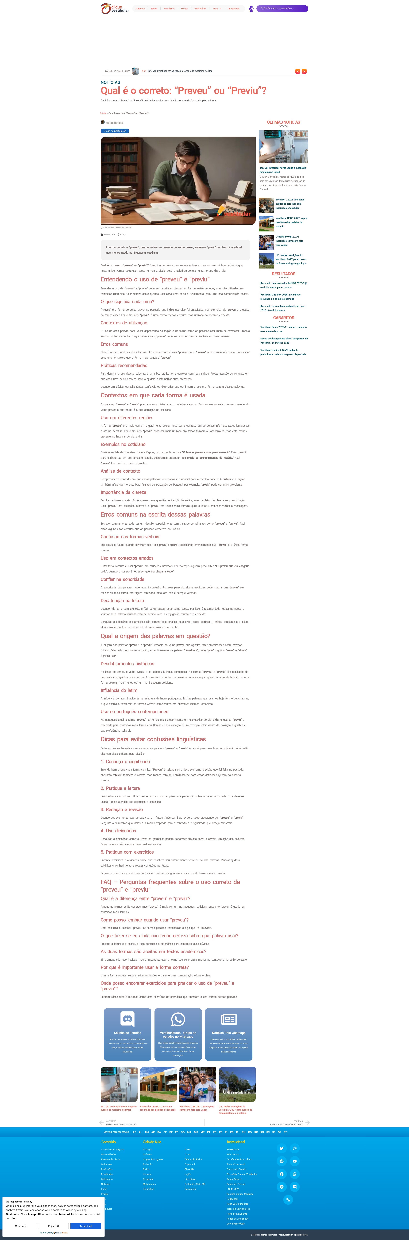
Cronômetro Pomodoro (239, 1159)
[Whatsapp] (295, 1174)
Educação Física (193, 1159)
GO (183, 1132)
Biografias (233, 8)
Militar (184, 8)
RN (244, 1132)
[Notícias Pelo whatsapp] (229, 1019)
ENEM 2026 (233, 1189)
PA (208, 1132)
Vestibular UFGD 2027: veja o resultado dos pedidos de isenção (291, 222)
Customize (21, 1226)
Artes (188, 1149)
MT (202, 1132)
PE (220, 1132)
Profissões (200, 8)
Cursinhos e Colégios (112, 1149)
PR (232, 1132)
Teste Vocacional (236, 1164)
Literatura (190, 1179)
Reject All (53, 1226)
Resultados (107, 1174)
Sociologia (190, 1189)
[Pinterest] (282, 1161)
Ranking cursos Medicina (240, 1194)
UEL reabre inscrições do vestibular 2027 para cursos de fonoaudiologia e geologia (235, 1109)
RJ (237, 1132)
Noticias (105, 1184)
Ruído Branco (234, 1179)
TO (285, 1132)
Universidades (108, 1154)
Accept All (86, 1226)
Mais (215, 8)
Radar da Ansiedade (237, 1218)
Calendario (107, 1179)
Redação (147, 1164)
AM (147, 1132)
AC (134, 1132)
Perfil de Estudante (237, 1214)
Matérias (140, 8)
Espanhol (190, 1164)
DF (171, 1132)
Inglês (188, 1174)
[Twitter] (282, 1148)
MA (189, 1132)
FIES (103, 1199)
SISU (103, 1204)
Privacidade (233, 1149)
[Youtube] (295, 1161)
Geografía (148, 1179)
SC (268, 1132)
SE (273, 1132)
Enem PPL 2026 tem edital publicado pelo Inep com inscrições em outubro (290, 203)
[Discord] (295, 1187)
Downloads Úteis (236, 1223)
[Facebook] (282, 1174)
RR (256, 1132)
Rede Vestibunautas (237, 1204)
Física (146, 1169)
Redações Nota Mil (195, 1184)
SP (279, 1132)
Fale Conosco (234, 1154)
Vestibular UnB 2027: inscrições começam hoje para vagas (289, 240)
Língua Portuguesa (153, 1159)
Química (147, 1154)
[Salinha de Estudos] (127, 1019)
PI (226, 1132)
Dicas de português (115, 130)
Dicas (188, 1154)
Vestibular (169, 8)
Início (103, 113)
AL (140, 1132)
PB (214, 1132)
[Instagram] (295, 1148)
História (147, 1174)
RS (262, 1132)
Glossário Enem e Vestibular (242, 1174)
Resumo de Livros (110, 1159)
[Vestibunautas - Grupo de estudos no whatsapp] (178, 1019)
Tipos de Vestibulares (238, 1209)
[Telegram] (282, 1187)
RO (250, 1132)
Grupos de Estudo (236, 1169)
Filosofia (189, 1169)
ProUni (104, 1194)
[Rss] (288, 1200)
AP (153, 1132)
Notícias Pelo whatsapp (229, 1033)
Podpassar (232, 1199)
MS (196, 1132)
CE (165, 1132)
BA (159, 1132)
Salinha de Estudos (127, 1033)
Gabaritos (106, 1164)
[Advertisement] (204, 41)
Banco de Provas (236, 1184)
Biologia (147, 1149)
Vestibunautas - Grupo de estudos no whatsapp (178, 1034)
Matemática (149, 1184)
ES (176, 1132)
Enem (154, 8)
